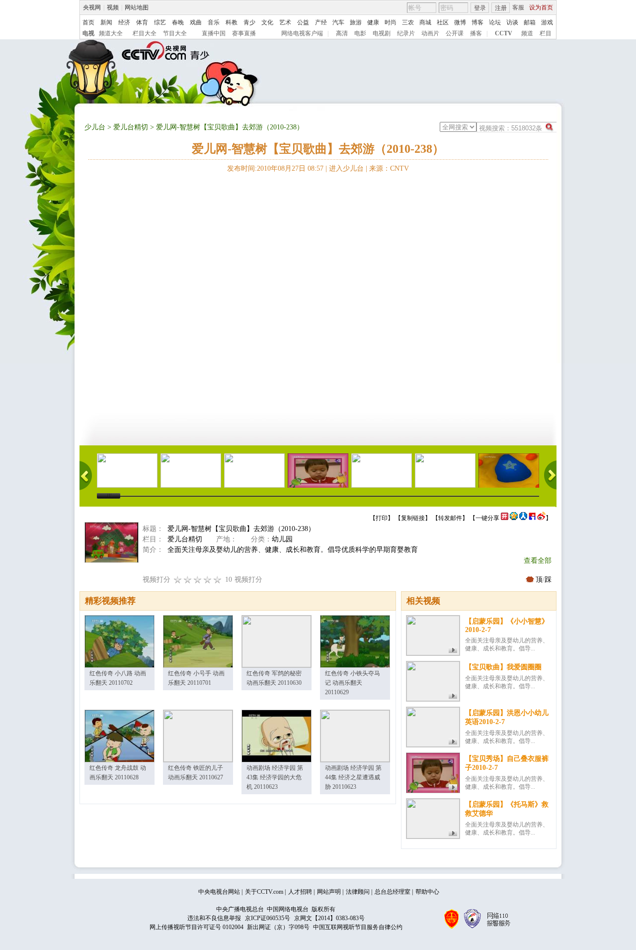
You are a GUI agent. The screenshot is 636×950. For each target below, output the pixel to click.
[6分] (198, 579)
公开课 (455, 33)
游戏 (547, 22)
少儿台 (94, 127)
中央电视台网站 (219, 891)
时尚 (391, 22)
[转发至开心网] (504, 518)
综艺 (160, 22)
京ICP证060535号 (267, 918)
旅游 (356, 22)
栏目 (546, 33)
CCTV (503, 33)
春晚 (178, 22)
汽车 (338, 22)
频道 (527, 33)
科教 (232, 22)
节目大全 (175, 33)
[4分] (188, 579)
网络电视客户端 (302, 33)
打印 (382, 518)
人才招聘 (300, 891)
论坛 (495, 22)
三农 (408, 22)
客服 (518, 7)
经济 (124, 22)
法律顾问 (358, 891)
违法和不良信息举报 (214, 918)
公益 (303, 22)
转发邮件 (450, 518)
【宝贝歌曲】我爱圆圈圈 (503, 667)
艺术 (285, 22)
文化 (267, 22)
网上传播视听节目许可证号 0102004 (196, 927)
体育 (142, 22)
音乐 (214, 22)
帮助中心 (427, 891)
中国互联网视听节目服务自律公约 (357, 927)
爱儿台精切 (130, 127)
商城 (425, 22)
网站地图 (137, 7)
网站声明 (329, 891)
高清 (342, 33)
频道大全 (111, 33)
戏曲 (196, 22)
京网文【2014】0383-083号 (329, 918)
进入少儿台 (346, 168)
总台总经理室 (392, 891)
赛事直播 (244, 33)
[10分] (218, 579)
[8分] (208, 579)
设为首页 (541, 7)
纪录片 (406, 33)
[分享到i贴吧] (532, 518)
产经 (321, 22)
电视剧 (382, 33)
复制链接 (413, 518)
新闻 (106, 22)
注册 (501, 7)
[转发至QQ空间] (514, 518)
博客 (477, 22)
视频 (113, 7)
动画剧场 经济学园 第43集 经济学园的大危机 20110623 (274, 777)
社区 (443, 22)
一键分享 (487, 518)
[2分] (178, 579)
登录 (480, 7)
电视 (88, 33)
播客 (476, 33)
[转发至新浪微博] (541, 518)
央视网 (92, 7)
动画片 (430, 33)
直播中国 (214, 33)
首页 (88, 22)
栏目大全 (145, 33)
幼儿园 (282, 539)
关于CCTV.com (264, 891)
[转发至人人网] (523, 518)
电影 (360, 33)
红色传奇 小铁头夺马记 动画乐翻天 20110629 (352, 683)
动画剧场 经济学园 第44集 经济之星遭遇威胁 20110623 (353, 777)
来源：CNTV (389, 168)
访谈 (512, 22)
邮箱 (530, 22)
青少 (249, 22)
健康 (373, 22)
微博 (460, 22)
